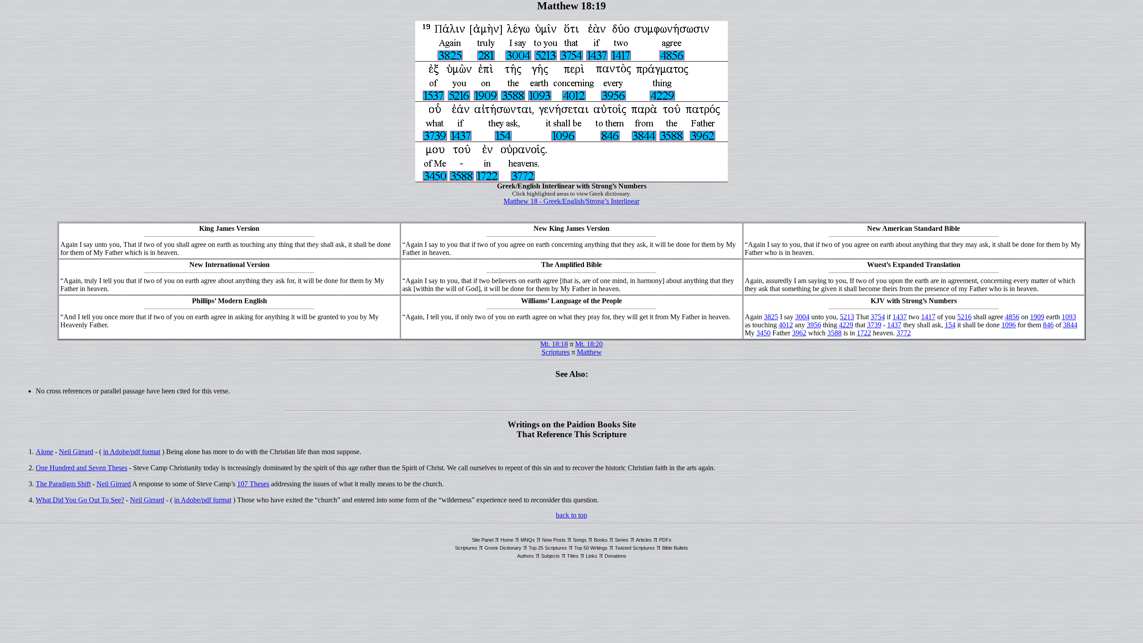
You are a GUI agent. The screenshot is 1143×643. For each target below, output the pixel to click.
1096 (1008, 325)
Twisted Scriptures (635, 548)
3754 (878, 317)
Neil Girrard (76, 451)
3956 (814, 325)
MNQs (528, 540)
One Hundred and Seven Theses (81, 468)
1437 (900, 317)
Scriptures (556, 352)
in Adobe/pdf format (131, 451)
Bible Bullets (675, 548)
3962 (799, 333)
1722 (864, 333)
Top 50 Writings (591, 548)
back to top (571, 515)
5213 (847, 317)
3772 (904, 333)
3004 (802, 317)
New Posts (554, 540)
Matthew (589, 352)
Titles (573, 556)
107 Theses (253, 484)
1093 (1069, 317)
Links (591, 556)
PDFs (665, 540)
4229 (846, 325)
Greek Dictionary (502, 548)
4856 (1012, 317)
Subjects (550, 556)
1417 (928, 317)
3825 (771, 317)
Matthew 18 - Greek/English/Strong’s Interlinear (571, 201)
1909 (1037, 317)
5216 (964, 317)
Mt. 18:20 (589, 344)
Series (622, 540)
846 (1048, 325)
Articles (644, 540)
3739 (874, 325)
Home (507, 540)
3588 (834, 333)
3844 (1070, 325)
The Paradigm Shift (63, 484)
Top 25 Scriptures (548, 548)
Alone (44, 451)
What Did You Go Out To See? (80, 500)
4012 (786, 325)
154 (950, 325)
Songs (580, 540)
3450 (763, 333)
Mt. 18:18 (554, 344)
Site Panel (482, 540)
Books (601, 540)
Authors (525, 556)
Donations (615, 556)
